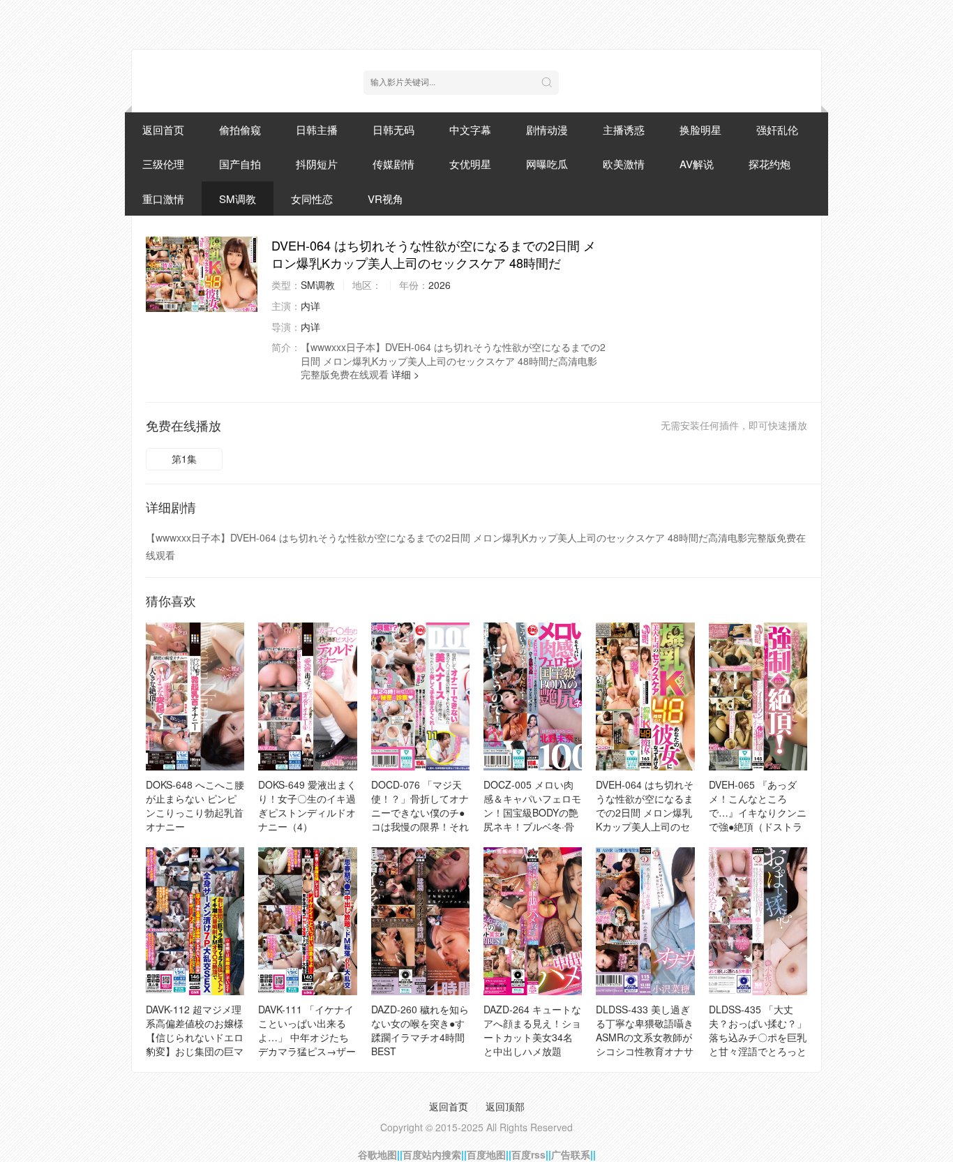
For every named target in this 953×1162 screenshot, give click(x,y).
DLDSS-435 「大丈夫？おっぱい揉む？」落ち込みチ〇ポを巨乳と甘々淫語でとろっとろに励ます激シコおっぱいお (757, 1044)
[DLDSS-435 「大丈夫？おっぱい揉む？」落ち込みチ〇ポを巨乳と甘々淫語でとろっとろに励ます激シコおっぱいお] (758, 921)
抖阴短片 (317, 163)
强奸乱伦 (777, 129)
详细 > (405, 374)
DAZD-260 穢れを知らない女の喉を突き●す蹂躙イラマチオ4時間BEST (420, 1030)
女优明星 (470, 163)
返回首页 (163, 129)
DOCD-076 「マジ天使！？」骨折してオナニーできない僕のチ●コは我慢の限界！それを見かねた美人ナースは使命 (420, 819)
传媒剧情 (393, 163)
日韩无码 (393, 129)
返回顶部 (505, 1106)
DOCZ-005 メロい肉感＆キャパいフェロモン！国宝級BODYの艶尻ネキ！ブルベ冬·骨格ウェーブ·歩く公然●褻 (532, 819)
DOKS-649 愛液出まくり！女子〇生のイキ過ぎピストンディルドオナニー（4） (307, 805)
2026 (439, 285)
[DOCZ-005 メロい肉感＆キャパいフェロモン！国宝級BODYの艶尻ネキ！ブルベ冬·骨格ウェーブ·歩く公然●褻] (532, 696)
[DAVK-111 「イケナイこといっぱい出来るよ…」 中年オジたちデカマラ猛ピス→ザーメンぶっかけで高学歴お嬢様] (307, 921)
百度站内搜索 (432, 1154)
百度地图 (486, 1154)
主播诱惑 (624, 129)
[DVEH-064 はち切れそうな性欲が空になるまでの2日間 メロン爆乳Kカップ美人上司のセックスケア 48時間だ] (201, 274)
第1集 (184, 458)
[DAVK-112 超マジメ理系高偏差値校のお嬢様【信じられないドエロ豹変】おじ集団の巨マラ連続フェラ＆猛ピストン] (195, 921)
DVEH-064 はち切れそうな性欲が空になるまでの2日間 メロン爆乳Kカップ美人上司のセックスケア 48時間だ (644, 812)
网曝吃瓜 (547, 163)
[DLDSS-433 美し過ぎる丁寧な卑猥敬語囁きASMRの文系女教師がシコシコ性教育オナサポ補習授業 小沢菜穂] (645, 921)
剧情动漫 (547, 129)
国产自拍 (240, 163)
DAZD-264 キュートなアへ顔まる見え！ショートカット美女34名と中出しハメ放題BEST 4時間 (532, 1037)
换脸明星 (700, 129)
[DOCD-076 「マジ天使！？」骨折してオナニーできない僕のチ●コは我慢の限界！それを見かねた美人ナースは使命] (420, 696)
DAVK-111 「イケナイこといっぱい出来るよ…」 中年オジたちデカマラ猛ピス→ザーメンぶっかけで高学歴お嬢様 (307, 1044)
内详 (310, 306)
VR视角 (385, 198)
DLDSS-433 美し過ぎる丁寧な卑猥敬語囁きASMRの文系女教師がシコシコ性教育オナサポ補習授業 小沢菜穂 (644, 1037)
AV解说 (697, 163)
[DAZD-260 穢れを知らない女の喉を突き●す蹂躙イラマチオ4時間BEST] (420, 921)
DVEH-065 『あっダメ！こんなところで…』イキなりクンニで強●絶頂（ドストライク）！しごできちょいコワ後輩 (757, 819)
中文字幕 (470, 129)
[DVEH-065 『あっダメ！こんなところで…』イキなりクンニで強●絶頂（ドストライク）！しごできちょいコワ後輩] (758, 696)
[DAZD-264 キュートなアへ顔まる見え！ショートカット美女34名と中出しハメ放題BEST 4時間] (532, 921)
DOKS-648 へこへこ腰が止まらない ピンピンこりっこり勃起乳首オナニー (195, 805)
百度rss (528, 1154)
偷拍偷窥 (240, 129)
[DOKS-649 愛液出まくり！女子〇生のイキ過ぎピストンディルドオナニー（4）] (307, 696)
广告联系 (570, 1154)
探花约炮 (769, 163)
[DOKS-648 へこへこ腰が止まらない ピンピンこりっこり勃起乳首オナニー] (195, 696)
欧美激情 (624, 163)
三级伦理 (163, 163)
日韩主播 (317, 129)
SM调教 (237, 198)
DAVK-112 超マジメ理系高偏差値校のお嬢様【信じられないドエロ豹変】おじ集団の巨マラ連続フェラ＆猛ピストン (194, 1044)
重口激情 (163, 198)
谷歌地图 (377, 1154)
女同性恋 (312, 198)
